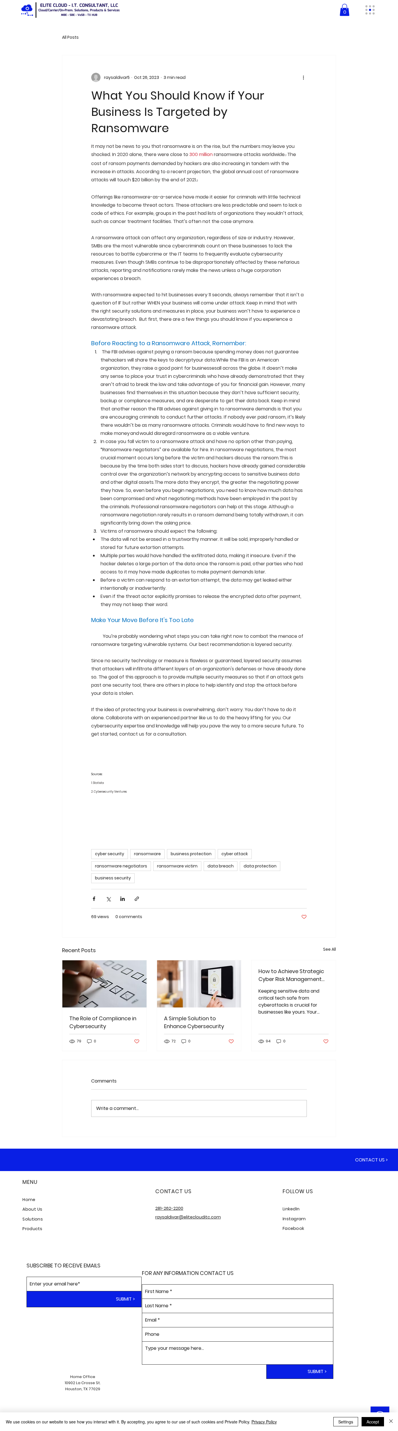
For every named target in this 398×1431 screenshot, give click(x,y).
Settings (345, 1422)
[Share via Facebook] (94, 899)
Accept (373, 1422)
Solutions (32, 1219)
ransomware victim (177, 866)
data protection (260, 866)
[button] (344, 10)
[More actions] (303, 77)
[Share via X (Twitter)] (108, 899)
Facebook (293, 1228)
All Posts (70, 37)
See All (329, 949)
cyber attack (234, 854)
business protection (191, 854)
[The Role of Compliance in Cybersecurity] (104, 983)
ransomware (147, 854)
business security (113, 878)
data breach (220, 866)
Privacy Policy (264, 1422)
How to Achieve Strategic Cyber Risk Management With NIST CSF (291, 975)
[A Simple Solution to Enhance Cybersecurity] (199, 983)
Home (28, 1199)
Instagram (294, 1219)
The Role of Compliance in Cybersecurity (102, 1022)
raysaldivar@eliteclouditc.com (188, 1217)
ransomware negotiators (121, 866)
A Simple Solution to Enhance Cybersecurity (194, 1022)
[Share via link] (137, 899)
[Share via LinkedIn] (122, 899)
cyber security (109, 854)
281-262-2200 (169, 1208)
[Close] (391, 1421)
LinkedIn (291, 1209)
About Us (32, 1209)
